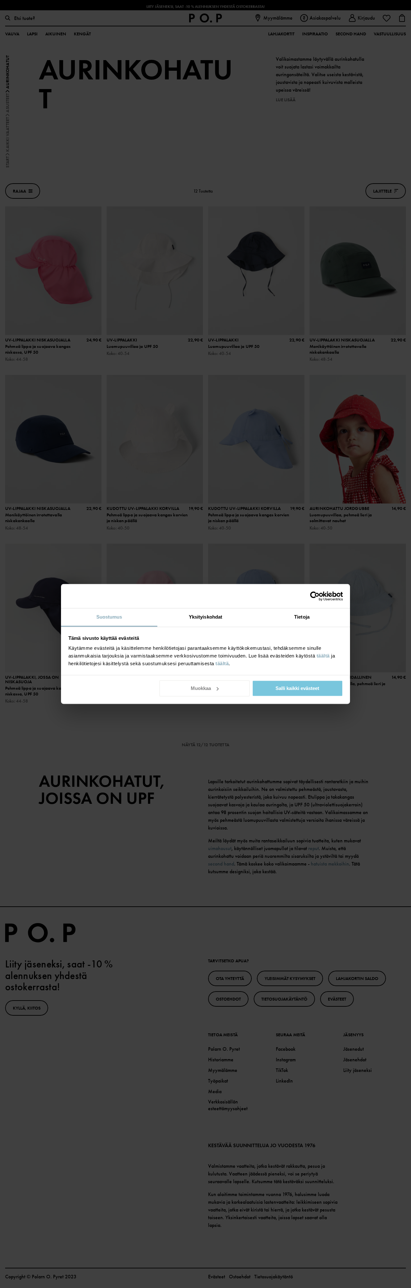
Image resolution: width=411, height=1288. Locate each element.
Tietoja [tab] (302, 617)
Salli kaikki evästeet (297, 688)
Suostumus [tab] (109, 617)
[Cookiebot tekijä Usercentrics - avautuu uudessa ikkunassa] (315, 596)
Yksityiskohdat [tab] (205, 617)
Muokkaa (201, 688)
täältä (323, 655)
